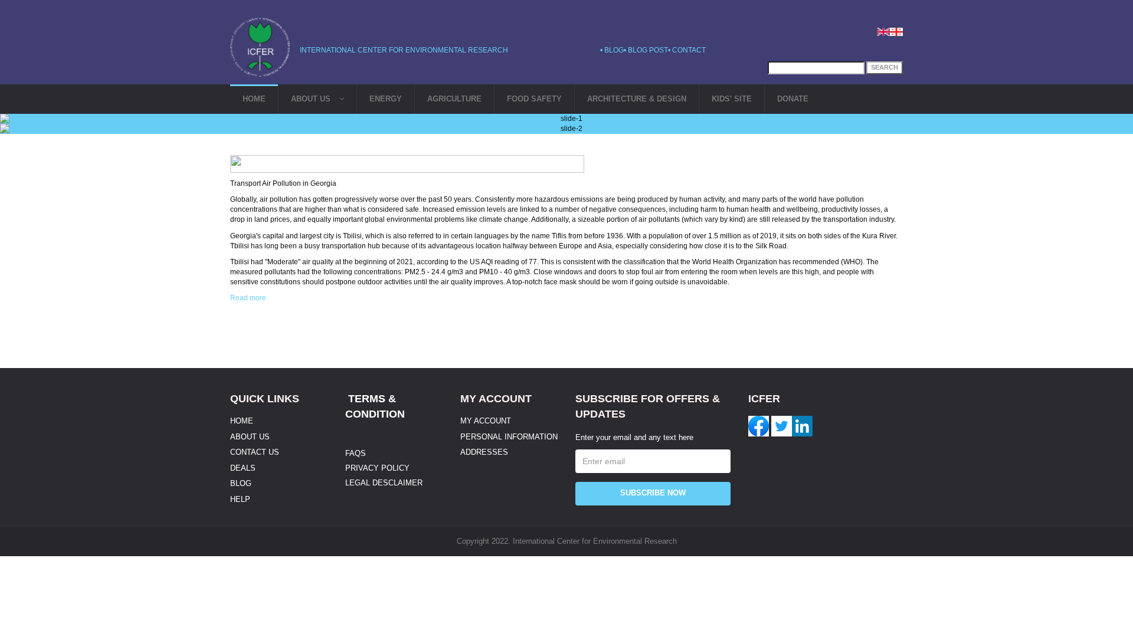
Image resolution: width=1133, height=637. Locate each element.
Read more (248, 298)
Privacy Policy (377, 468)
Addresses (484, 452)
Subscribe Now (653, 492)
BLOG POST (648, 50)
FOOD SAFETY (534, 98)
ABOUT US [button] (310, 98)
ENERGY (385, 98)
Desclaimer (396, 482)
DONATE (792, 98)
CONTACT (689, 50)
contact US (254, 452)
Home (241, 420)
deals (243, 468)
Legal (357, 482)
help (240, 499)
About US (250, 436)
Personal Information (509, 436)
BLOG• (616, 50)
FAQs (355, 453)
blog (240, 483)
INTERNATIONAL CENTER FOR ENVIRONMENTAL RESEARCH (404, 50)
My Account (485, 420)
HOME (254, 98)
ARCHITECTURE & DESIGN (636, 98)
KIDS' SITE (732, 98)
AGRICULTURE (454, 98)
